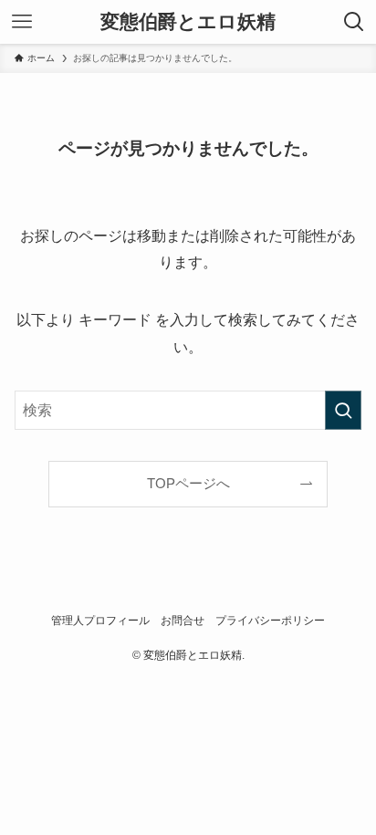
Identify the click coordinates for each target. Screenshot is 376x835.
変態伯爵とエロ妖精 (188, 22)
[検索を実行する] (343, 410)
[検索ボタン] (354, 22)
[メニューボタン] (22, 22)
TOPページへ (188, 483)
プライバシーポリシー (270, 620)
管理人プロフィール (100, 620)
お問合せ (182, 620)
